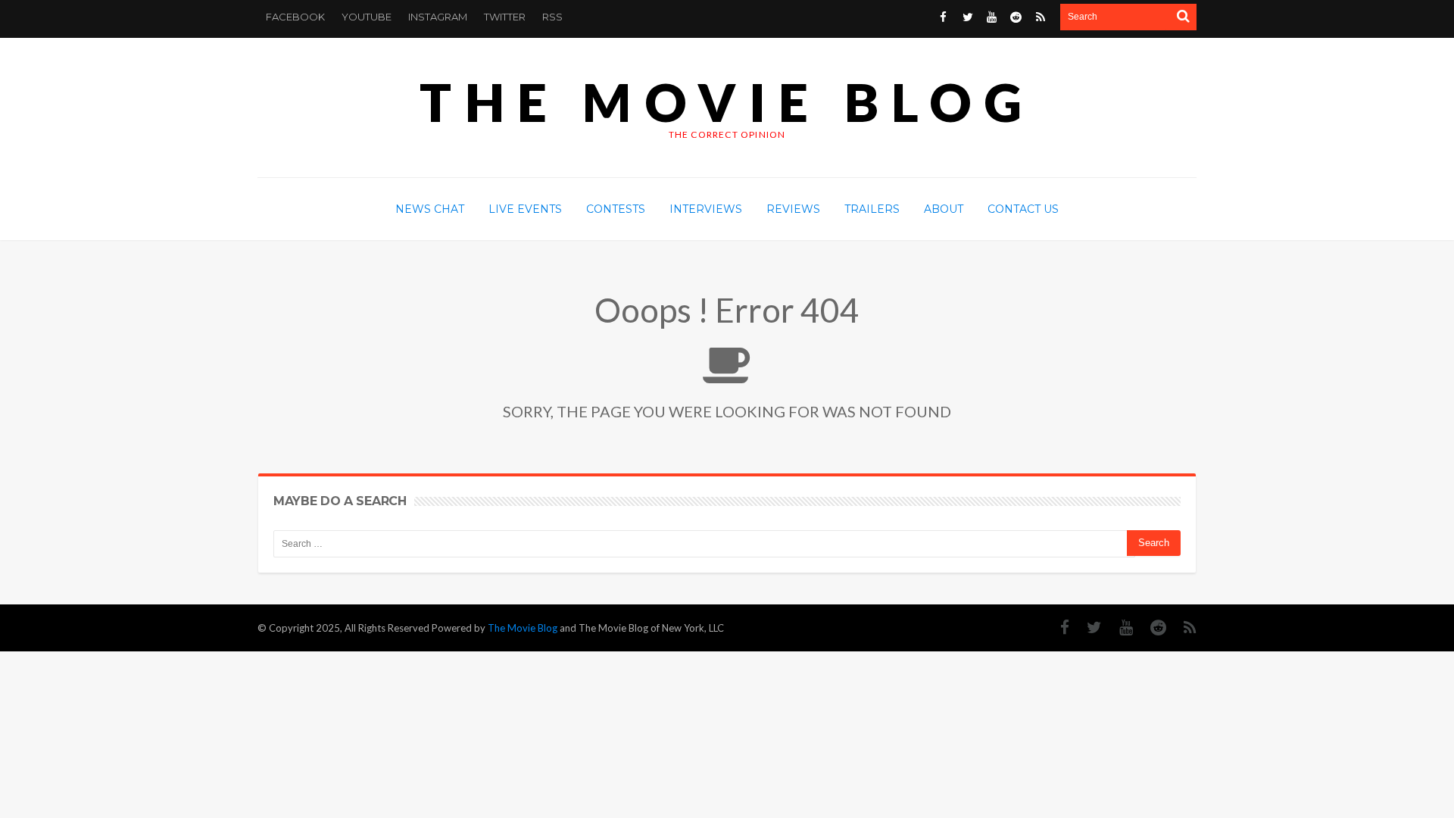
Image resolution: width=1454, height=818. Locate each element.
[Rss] (1183, 627)
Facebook (295, 17)
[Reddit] (1150, 627)
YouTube (367, 17)
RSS (552, 17)
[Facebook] (1057, 627)
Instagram (437, 17)
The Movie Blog (727, 102)
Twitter (505, 17)
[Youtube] (1118, 627)
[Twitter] (1087, 627)
